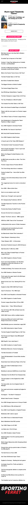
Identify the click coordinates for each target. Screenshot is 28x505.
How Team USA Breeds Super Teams (10, 456)
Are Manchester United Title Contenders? (12, 233)
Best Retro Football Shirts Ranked (10, 80)
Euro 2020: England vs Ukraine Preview (11, 258)
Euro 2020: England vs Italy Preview (10, 137)
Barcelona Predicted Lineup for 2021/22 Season (13, 245)
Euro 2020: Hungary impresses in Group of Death (14, 402)
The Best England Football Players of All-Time (13, 332)
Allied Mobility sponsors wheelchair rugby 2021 (13, 324)
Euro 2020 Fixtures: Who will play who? (11, 406)
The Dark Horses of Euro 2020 (9, 452)
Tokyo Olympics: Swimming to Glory (10, 237)
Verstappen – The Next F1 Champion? (11, 394)
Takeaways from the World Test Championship (13, 375)
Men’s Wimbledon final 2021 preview (10, 421)
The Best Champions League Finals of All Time (13, 96)
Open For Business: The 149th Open (10, 290)
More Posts (14, 31)
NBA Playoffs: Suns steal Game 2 (9, 341)
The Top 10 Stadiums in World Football (11, 99)
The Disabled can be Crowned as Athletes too (13, 480)
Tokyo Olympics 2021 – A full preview (10, 241)
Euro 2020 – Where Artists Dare (9, 188)
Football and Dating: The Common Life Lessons (13, 268)
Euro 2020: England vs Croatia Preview (11, 298)
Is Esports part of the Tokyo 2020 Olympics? (12, 141)
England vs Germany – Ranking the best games (13, 460)
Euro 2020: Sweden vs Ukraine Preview (11, 272)
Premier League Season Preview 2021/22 (11, 164)
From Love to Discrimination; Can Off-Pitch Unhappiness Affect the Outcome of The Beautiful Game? (12, 263)
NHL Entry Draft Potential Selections (10, 133)
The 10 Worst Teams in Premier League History (13, 116)
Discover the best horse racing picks (10, 213)
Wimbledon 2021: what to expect (9, 413)
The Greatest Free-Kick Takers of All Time (12, 103)
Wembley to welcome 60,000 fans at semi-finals (13, 371)
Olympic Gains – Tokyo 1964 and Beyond (11, 306)
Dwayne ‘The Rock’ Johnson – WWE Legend (12, 216)
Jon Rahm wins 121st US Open (9, 429)
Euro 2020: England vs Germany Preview (11, 125)
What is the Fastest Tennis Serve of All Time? (13, 73)
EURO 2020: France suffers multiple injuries (12, 315)
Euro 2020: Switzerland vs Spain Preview (11, 328)
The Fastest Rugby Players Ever (9, 88)
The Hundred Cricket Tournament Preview (12, 145)
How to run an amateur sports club (10, 192)
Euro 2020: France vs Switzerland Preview (12, 417)
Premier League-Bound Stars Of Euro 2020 (12, 302)
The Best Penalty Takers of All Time (10, 76)
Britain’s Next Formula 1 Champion (10, 398)
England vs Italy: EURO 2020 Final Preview (12, 287)
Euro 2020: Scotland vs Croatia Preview (11, 345)
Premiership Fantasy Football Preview (11, 209)
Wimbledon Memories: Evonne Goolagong (12, 349)
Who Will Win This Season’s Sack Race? (11, 129)
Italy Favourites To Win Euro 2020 (9, 248)
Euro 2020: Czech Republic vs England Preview (13, 410)
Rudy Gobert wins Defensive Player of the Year (13, 362)
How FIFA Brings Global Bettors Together (11, 92)
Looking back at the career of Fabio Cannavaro (13, 224)
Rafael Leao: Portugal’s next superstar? (11, 196)
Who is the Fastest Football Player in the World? (13, 107)
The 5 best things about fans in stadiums (12, 168)
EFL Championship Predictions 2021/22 (11, 200)
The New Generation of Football (9, 352)
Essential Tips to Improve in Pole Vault (11, 58)
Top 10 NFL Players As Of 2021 (9, 425)
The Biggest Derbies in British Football (11, 84)
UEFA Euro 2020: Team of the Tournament (12, 220)
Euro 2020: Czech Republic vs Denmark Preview (13, 294)
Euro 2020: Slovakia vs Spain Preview (10, 433)
